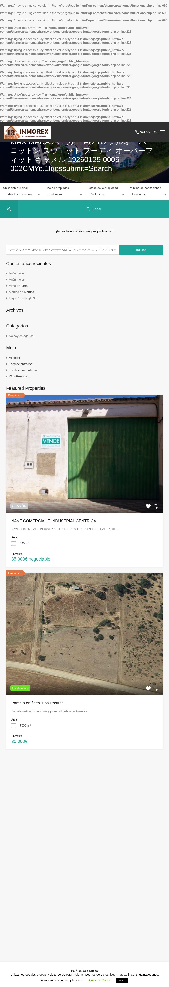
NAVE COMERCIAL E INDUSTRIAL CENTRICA (53, 521)
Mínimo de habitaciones (145, 188)
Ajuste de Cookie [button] (99, 980)
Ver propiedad (84, 489)
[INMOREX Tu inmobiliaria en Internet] (27, 137)
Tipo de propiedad (57, 188)
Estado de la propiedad (103, 188)
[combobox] (21, 195)
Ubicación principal (15, 188)
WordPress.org (19, 376)
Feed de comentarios (23, 370)
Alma (24, 285)
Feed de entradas (20, 364)
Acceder (14, 357)
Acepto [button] (122, 980)
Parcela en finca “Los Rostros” (38, 703)
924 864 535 (148, 132)
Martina (29, 292)
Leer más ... (118, 974)
